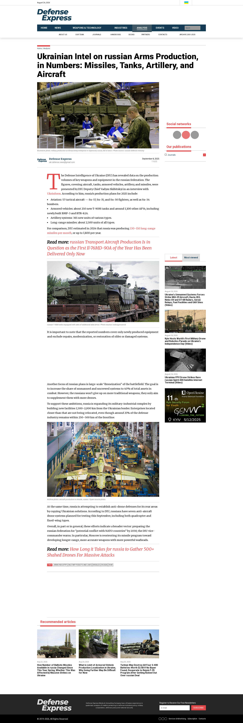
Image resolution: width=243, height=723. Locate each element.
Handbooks (116, 35)
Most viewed (191, 257)
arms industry (60, 565)
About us (63, 35)
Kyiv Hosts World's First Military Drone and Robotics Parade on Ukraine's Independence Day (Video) (185, 341)
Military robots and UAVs (79, 565)
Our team (79, 35)
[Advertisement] (149, 15)
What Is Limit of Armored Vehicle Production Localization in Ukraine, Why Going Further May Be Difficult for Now (97, 669)
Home (39, 48)
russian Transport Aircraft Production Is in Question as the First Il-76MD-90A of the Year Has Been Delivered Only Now (99, 248)
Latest (173, 257)
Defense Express (60, 159)
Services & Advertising (177, 719)
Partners (145, 35)
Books (131, 35)
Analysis (46, 48)
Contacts (162, 35)
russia (104, 565)
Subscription (192, 719)
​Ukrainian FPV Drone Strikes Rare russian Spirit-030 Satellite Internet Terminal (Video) (183, 380)
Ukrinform (54, 193)
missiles (96, 565)
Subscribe (198, 708)
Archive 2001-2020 (187, 35)
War (111, 565)
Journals (96, 35)
